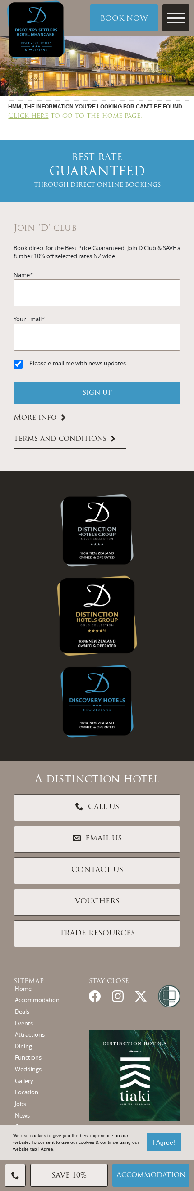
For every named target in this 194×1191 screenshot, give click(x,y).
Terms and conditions (60, 439)
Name (22, 275)
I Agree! (164, 1142)
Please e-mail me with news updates (77, 363)
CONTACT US (97, 870)
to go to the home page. (75, 116)
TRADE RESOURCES (97, 933)
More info (35, 418)
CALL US (103, 807)
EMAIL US (103, 838)
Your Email (28, 319)
